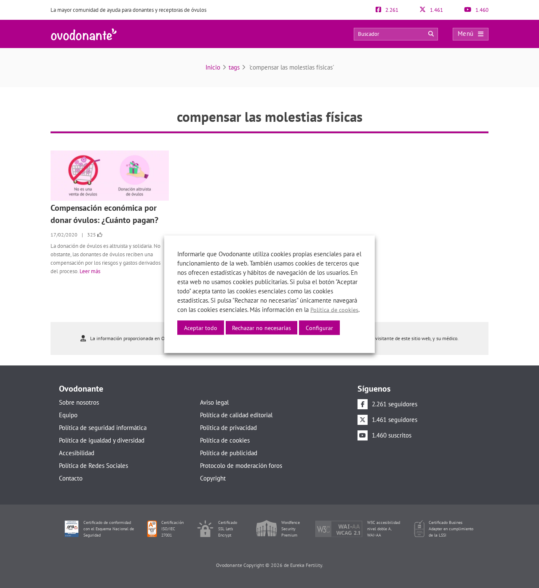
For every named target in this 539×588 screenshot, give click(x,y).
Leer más (90, 271)
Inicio (212, 67)
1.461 (436, 9)
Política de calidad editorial (236, 415)
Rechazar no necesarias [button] (261, 327)
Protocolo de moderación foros (241, 465)
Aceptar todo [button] (200, 327)
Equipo (68, 415)
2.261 (391, 9)
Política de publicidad (228, 453)
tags (234, 67)
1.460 (481, 9)
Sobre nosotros (79, 402)
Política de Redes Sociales (93, 465)
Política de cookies (225, 440)
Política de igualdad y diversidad (101, 440)
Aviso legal (214, 402)
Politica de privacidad (228, 427)
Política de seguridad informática (103, 427)
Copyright (213, 478)
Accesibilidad (76, 453)
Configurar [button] (319, 327)
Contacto (71, 478)
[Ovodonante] (84, 33)
